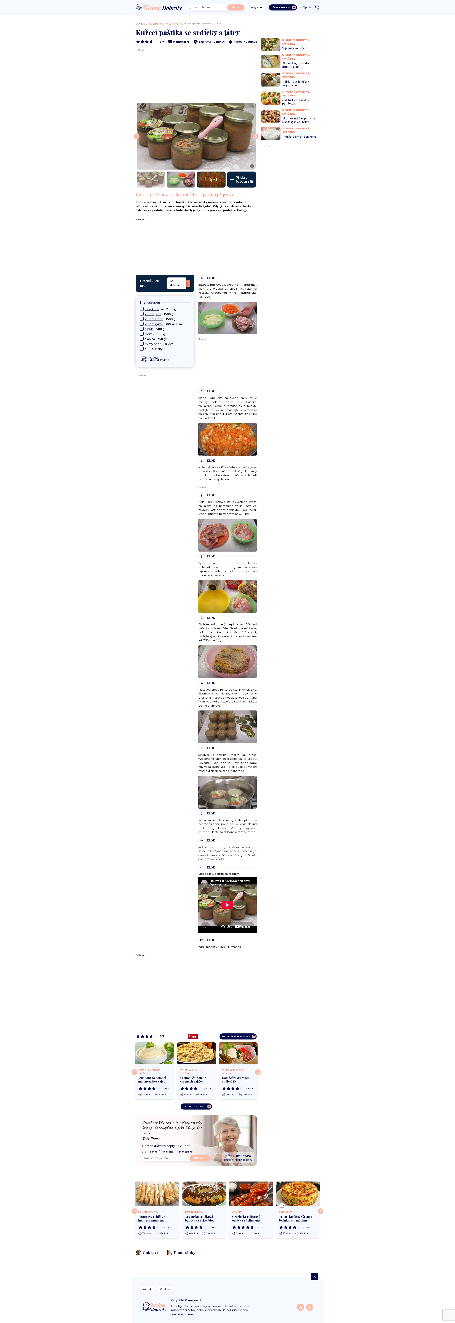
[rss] (301, 1307)
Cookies (165, 1289)
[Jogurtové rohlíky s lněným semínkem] (157, 1194)
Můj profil (305, 7)
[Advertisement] (196, 76)
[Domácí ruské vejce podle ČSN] (238, 1053)
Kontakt (147, 1289)
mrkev (149, 334)
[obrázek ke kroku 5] (227, 596)
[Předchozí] (134, 1072)
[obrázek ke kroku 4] (227, 535)
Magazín (256, 7)
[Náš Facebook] (309, 1307)
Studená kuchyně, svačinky (164, 23)
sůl (147, 349)
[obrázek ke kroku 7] (227, 726)
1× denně (151, 1151)
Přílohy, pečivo (148, 1212)
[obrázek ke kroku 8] (227, 791)
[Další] (257, 1072)
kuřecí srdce (154, 319)
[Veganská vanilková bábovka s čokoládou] (204, 1194)
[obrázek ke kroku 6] (227, 661)
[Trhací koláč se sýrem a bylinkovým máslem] (298, 1194)
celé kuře (152, 309)
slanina (150, 339)
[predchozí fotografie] (137, 136)
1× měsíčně (185, 1151)
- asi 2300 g (160, 309)
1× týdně (168, 1151)
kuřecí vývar (154, 324)
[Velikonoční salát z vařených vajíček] (196, 1053)
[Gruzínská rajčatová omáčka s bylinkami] (251, 1194)
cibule (149, 329)
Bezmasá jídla (194, 1212)
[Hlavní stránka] (159, 7)
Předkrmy (285, 1212)
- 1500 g (159, 314)
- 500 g (155, 329)
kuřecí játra (153, 314)
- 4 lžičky (153, 349)
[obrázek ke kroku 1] (227, 317)
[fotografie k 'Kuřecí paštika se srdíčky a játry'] (151, 180)
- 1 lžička (159, 344)
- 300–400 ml (164, 324)
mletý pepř (153, 344)
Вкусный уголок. (229, 946)
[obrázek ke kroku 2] (227, 439)
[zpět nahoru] (314, 1276)
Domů (140, 23)
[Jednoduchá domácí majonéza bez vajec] (154, 1053)
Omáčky (237, 1212)
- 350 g (155, 339)
